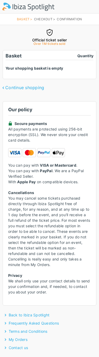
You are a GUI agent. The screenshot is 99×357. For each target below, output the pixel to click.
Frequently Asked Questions (34, 323)
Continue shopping (24, 87)
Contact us (18, 347)
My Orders (18, 339)
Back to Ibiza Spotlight (29, 315)
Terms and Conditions (28, 331)
